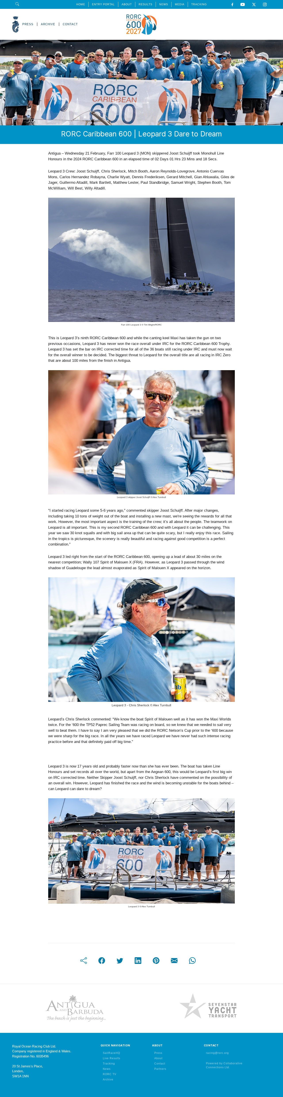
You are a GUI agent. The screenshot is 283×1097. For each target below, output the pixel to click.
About (158, 1058)
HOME (80, 4)
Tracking (109, 1063)
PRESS (27, 24)
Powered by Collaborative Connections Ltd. (224, 1065)
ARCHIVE (48, 24)
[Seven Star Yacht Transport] (208, 1008)
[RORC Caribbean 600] (141, 24)
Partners (160, 1068)
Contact (159, 1063)
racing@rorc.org (217, 1053)
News (107, 1068)
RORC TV (109, 1074)
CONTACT (70, 24)
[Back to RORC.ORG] (15, 24)
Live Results (111, 1058)
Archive (108, 1079)
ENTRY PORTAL (103, 4)
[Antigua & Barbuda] (75, 1008)
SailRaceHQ (111, 1053)
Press (158, 1053)
